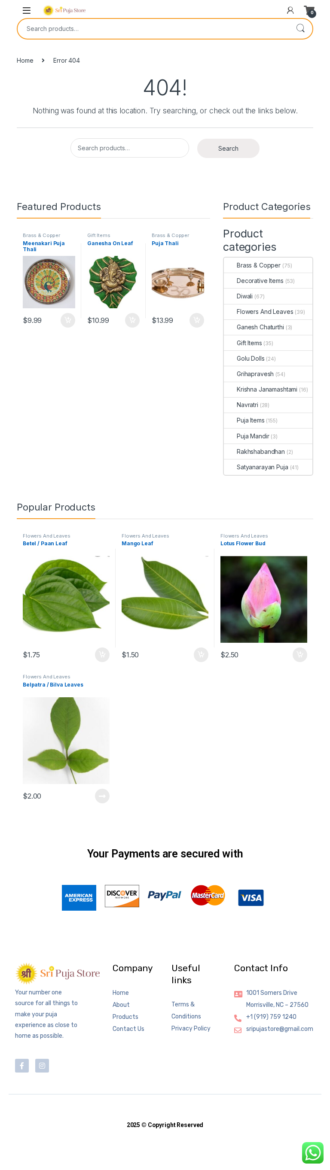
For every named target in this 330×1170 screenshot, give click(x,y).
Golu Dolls (251, 358)
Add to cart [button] (68, 320)
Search (300, 29)
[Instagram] (42, 1066)
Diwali (245, 296)
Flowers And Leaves (265, 311)
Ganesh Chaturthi (260, 327)
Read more (102, 796)
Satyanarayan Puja (262, 467)
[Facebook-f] (22, 1066)
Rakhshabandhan (261, 451)
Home (25, 60)
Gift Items (98, 235)
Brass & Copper (41, 235)
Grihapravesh (255, 373)
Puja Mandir (253, 436)
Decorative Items (260, 280)
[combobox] (153, 29)
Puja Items (251, 420)
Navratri (247, 404)
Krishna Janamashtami (267, 389)
